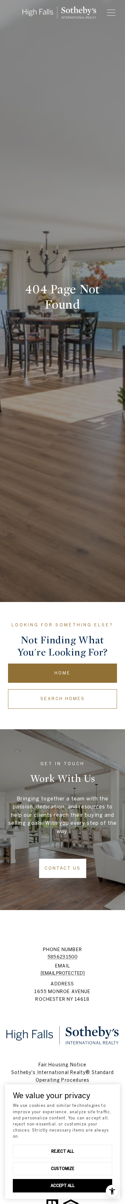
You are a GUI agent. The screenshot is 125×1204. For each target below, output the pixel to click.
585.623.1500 (62, 956)
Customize (62, 1168)
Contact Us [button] (63, 868)
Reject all (62, 1151)
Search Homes (62, 698)
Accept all (63, 1185)
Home (62, 673)
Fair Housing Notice (62, 1064)
